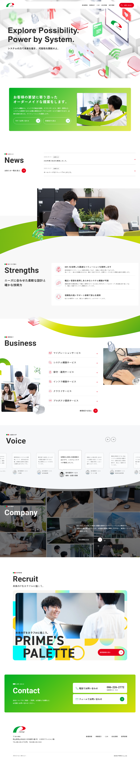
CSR (98, 5)
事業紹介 (92, 5)
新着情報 (85, 5)
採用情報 (111, 5)
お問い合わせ (128, 5)
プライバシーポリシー (19, 756)
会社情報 (104, 5)
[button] (107, 439)
